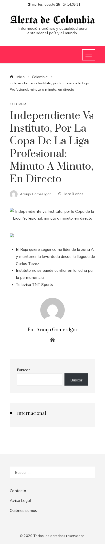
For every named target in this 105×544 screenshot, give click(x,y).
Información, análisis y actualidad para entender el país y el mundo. (52, 30)
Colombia (18, 104)
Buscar (23, 369)
